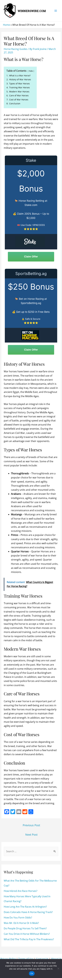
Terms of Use (25, 958)
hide (31, 71)
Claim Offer (31, 256)
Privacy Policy (8, 958)
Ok (31, 973)
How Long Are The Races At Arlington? (25, 906)
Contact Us (42, 958)
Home (6, 24)
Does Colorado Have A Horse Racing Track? (28, 912)
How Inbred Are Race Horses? (20, 891)
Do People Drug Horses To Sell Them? (25, 928)
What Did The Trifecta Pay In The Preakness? (29, 939)
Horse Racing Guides (15, 49)
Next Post (31, 834)
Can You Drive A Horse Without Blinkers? (27, 934)
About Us (56, 958)
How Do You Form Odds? (18, 917)
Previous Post (31, 825)
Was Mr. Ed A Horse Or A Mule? (21, 923)
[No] (58, 968)
